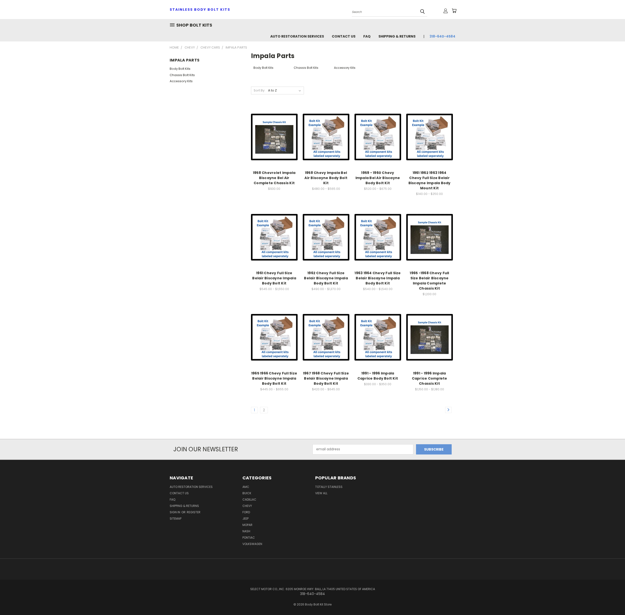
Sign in (175, 512)
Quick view (274, 132)
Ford (246, 512)
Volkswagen (252, 544)
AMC (245, 487)
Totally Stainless (329, 487)
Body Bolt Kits (180, 68)
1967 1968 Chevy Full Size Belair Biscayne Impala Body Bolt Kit (326, 378)
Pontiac (248, 537)
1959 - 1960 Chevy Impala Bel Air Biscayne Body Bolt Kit (377, 177)
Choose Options (326, 141)
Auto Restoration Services (297, 36)
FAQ (367, 36)
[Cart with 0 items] (454, 10)
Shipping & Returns (397, 36)
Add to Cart (274, 141)
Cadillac (249, 499)
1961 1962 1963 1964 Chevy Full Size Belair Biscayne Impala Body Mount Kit (429, 180)
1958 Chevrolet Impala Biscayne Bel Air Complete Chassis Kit (274, 177)
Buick (246, 493)
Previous (612, 600)
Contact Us (343, 36)
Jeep (245, 518)
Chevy (247, 506)
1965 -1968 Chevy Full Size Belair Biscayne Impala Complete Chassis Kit (429, 281)
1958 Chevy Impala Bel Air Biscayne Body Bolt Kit (325, 177)
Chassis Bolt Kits (182, 75)
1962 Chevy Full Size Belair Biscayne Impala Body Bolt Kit (326, 278)
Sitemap (175, 518)
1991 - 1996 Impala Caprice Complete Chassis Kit (429, 378)
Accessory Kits (181, 81)
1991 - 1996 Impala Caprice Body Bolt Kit (377, 376)
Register (193, 512)
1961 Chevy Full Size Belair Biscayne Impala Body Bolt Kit (274, 278)
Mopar (247, 525)
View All (321, 493)
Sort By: (259, 90)
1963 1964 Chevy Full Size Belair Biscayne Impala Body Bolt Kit (377, 278)
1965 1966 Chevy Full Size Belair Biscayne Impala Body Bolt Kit (274, 378)
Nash (246, 531)
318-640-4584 (442, 36)
